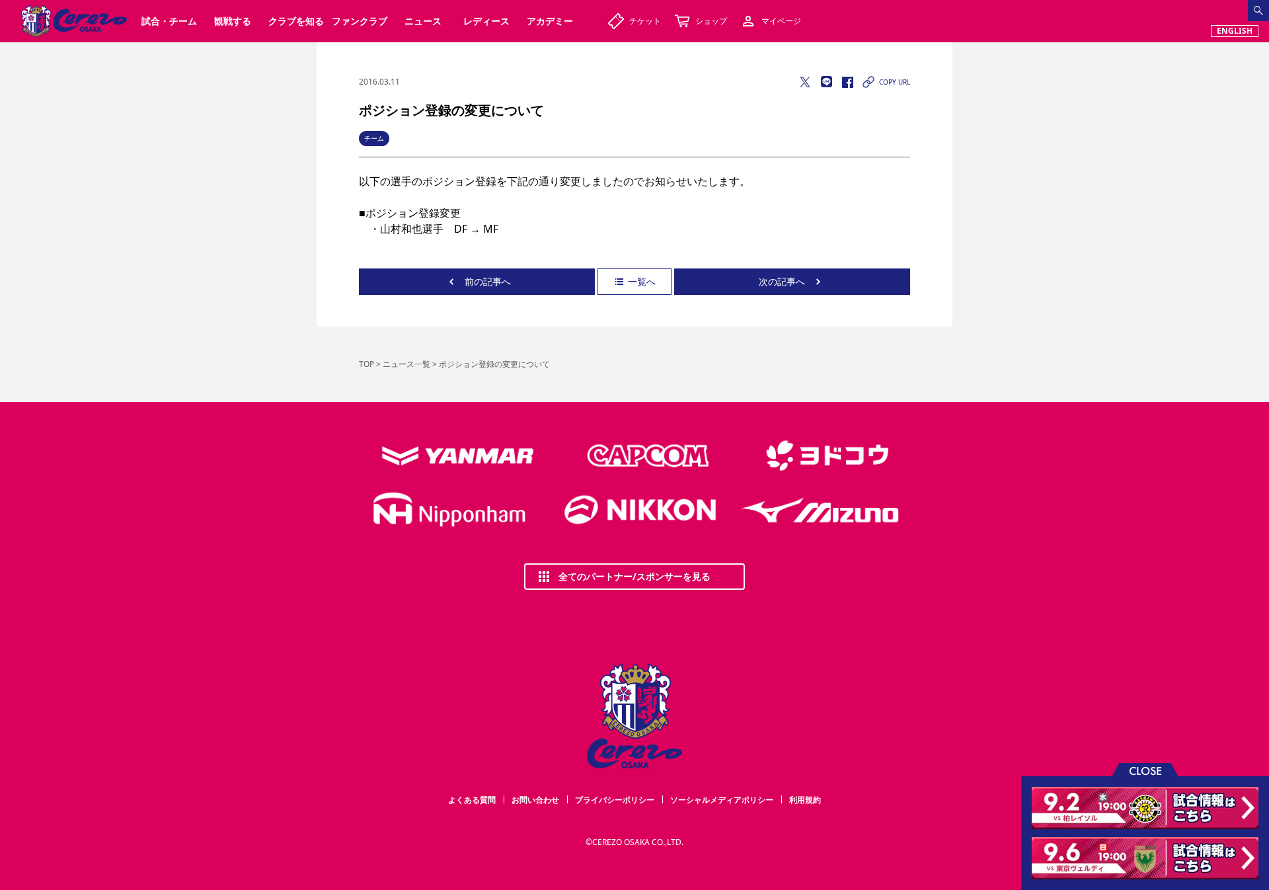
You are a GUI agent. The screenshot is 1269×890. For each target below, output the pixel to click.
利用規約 (805, 799)
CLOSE (1145, 770)
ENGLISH (1234, 30)
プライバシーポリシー (614, 799)
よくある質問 (472, 799)
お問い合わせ (535, 799)
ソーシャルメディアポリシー (721, 799)
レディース (486, 21)
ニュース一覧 (406, 364)
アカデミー (550, 21)
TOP (366, 364)
